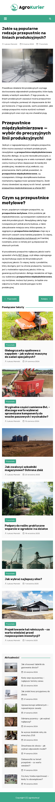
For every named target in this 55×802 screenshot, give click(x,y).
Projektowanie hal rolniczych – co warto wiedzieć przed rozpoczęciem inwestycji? (27, 632)
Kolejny (44, 299)
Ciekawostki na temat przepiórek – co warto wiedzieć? (31, 762)
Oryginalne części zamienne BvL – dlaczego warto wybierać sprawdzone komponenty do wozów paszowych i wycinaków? (27, 412)
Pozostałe (43, 44)
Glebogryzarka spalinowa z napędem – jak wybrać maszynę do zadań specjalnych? (26, 353)
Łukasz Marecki (11, 44)
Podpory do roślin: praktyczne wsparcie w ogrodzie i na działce (26, 527)
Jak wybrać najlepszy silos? (23, 579)
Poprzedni (12, 299)
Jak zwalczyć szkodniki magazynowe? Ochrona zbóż (24, 468)
